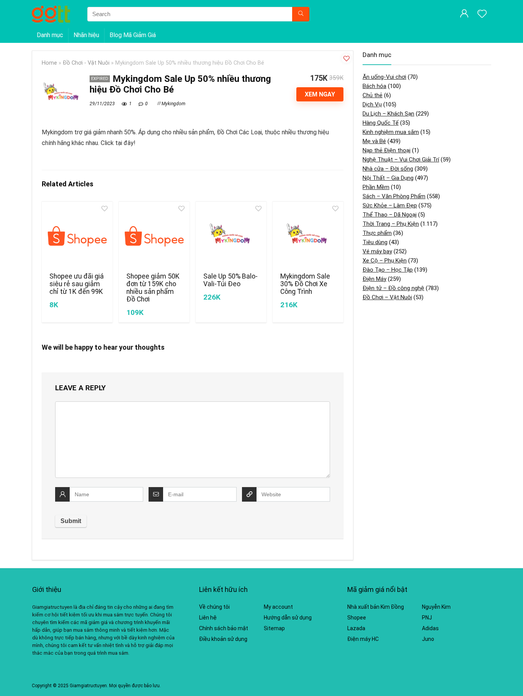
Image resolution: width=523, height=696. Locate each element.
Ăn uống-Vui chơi (384, 76)
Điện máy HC (363, 639)
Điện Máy (374, 278)
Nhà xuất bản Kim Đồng (375, 607)
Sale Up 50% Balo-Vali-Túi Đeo (230, 280)
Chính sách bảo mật (223, 628)
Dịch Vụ (372, 104)
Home (49, 63)
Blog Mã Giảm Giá (133, 35)
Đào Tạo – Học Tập (388, 269)
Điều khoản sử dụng (223, 639)
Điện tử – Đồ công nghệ (393, 288)
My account (278, 607)
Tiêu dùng (375, 242)
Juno (428, 639)
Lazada (356, 628)
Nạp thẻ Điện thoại (386, 150)
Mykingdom (173, 103)
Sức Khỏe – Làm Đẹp (390, 205)
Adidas (430, 628)
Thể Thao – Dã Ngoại (390, 214)
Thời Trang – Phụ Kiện (391, 223)
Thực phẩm (377, 233)
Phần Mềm (376, 187)
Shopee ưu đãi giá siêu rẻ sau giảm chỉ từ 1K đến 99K (76, 283)
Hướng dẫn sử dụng (288, 618)
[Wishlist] (482, 14)
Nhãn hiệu (86, 35)
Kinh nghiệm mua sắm (391, 132)
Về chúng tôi (214, 607)
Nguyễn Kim (436, 607)
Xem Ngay (320, 94)
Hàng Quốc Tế (381, 122)
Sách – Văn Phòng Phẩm (394, 196)
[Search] (300, 14)
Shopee (356, 618)
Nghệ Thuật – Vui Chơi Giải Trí (401, 159)
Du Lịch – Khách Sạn (388, 113)
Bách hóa (374, 86)
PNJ (427, 618)
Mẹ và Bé (374, 141)
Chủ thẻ (372, 95)
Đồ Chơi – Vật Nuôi (387, 297)
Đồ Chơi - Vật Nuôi (86, 63)
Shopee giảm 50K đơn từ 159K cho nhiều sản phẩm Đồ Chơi (153, 287)
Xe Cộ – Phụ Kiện (385, 260)
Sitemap (274, 628)
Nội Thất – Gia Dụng (388, 177)
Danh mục (50, 35)
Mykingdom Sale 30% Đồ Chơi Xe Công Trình (305, 283)
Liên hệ (208, 618)
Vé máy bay (377, 251)
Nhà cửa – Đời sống (388, 168)
